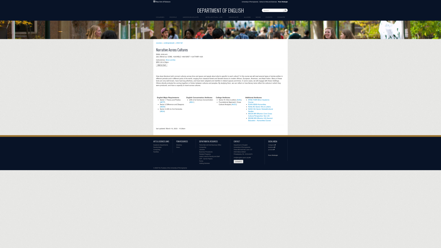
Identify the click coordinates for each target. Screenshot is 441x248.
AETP (162, 102)
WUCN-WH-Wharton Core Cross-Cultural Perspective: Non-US (260, 114)
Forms (201, 161)
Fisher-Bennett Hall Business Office (210, 145)
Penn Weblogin (273, 155)
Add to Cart (162, 65)
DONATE (238, 161)
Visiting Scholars (204, 163)
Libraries (202, 149)
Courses (160, 17)
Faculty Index (157, 147)
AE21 (192, 102)
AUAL (239, 100)
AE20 (162, 111)
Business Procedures (206, 152)
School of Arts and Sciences (268, 2)
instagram (271, 145)
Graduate (234, 17)
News (258, 17)
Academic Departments (160, 145)
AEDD (162, 107)
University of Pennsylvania (250, 2)
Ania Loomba (170, 60)
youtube (270, 149)
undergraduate (169, 43)
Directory (179, 145)
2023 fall (179, 43)
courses (159, 43)
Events (269, 17)
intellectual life (214, 17)
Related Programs (205, 154)
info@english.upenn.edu (241, 157)
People (173, 17)
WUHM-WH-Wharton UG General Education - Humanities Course (260, 119)
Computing (156, 149)
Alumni (247, 17)
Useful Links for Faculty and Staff (209, 156)
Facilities (156, 152)
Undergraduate (191, 17)
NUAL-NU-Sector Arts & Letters (259, 107)
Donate (281, 17)
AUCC (234, 104)
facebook (271, 147)
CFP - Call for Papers (205, 159)
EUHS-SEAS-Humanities (257, 104)
